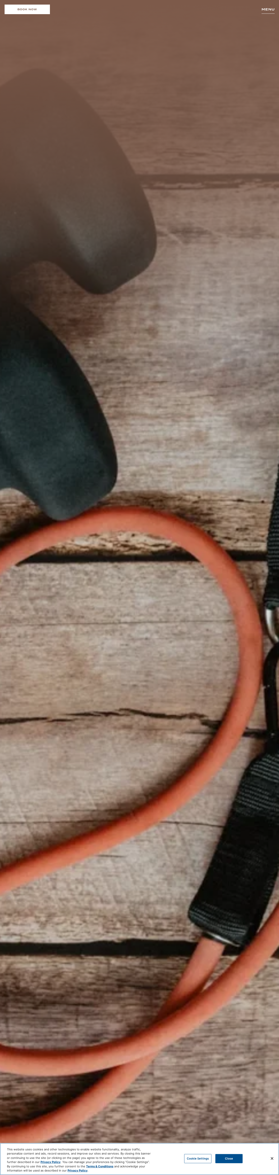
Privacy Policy (51, 1162)
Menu (268, 9)
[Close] (272, 1158)
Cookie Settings (198, 1158)
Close (229, 1158)
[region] (139, 1159)
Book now (27, 9)
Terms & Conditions (99, 1166)
